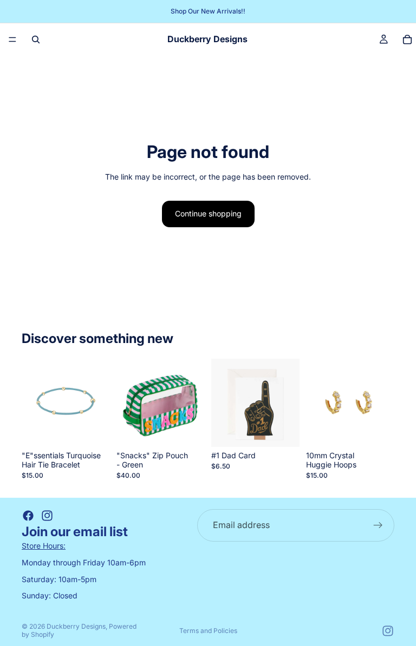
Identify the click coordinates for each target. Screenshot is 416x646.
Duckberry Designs (76, 626)
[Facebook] (28, 515)
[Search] (36, 39)
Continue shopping (208, 213)
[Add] (93, 430)
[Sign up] (378, 525)
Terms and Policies (208, 631)
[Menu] (12, 39)
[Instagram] (47, 515)
